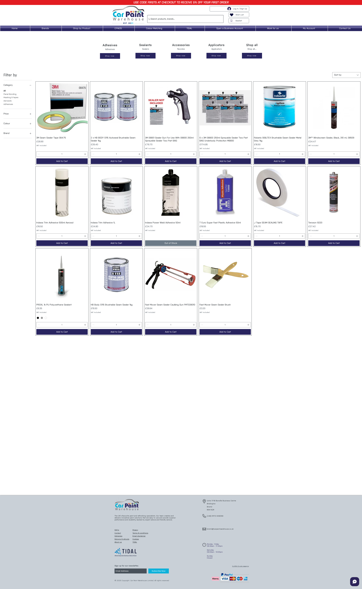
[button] (231, 20)
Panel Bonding (10, 94)
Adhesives (8, 104)
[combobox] (346, 75)
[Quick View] (62, 108)
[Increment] (85, 154)
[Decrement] (38, 154)
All (5, 91)
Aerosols (8, 101)
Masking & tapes (11, 97)
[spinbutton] (62, 154)
